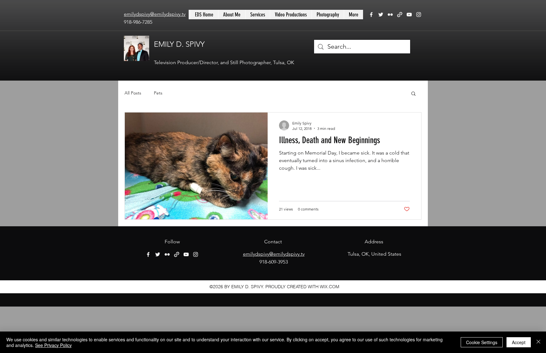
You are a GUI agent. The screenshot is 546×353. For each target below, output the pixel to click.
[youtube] (409, 14)
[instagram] (419, 14)
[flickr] (390, 14)
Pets (158, 93)
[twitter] (381, 14)
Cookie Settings (481, 342)
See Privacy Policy (53, 345)
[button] (413, 94)
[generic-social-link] (400, 14)
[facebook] (371, 14)
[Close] (538, 342)
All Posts (132, 93)
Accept (518, 342)
